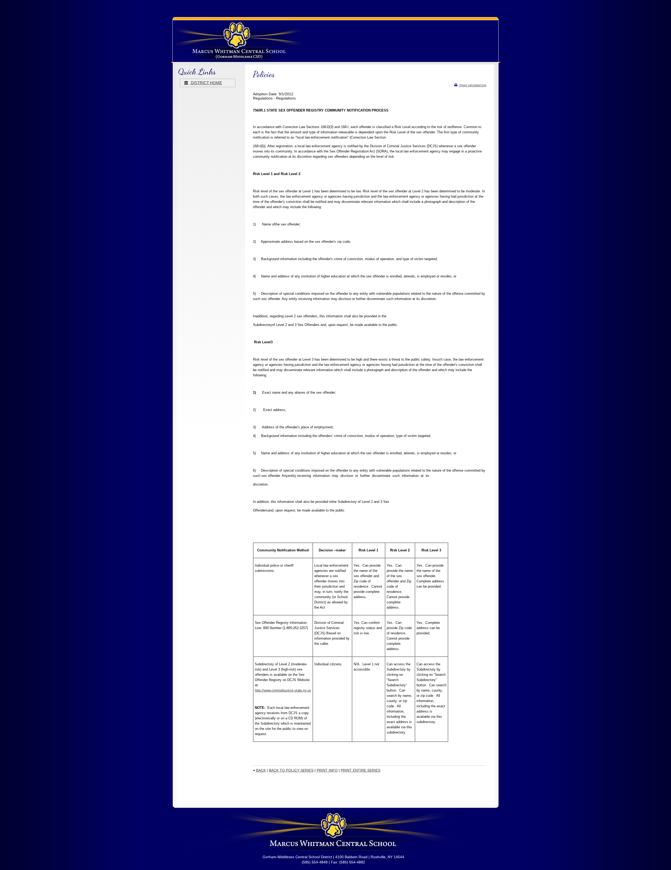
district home (206, 83)
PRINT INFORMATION (472, 85)
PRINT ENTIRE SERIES (360, 770)
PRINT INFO (327, 770)
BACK (261, 770)
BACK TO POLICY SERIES (291, 770)
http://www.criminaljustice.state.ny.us (283, 690)
